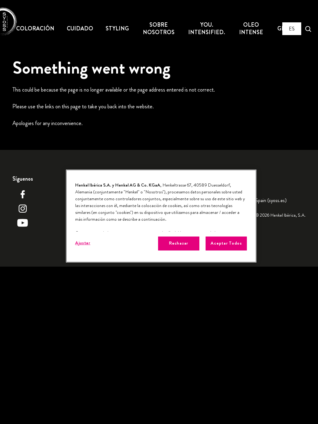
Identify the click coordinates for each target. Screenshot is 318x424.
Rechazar (178, 243)
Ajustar (82, 243)
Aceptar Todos (226, 243)
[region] (161, 215)
